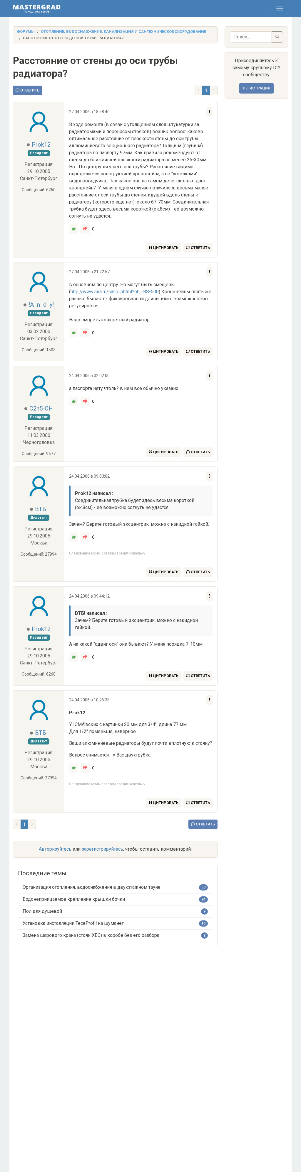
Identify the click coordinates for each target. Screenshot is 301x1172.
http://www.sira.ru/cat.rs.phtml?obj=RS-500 (115, 291)
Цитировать (165, 247)
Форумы (26, 31)
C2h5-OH (41, 408)
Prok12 (41, 144)
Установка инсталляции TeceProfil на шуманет (73, 923)
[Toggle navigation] (280, 8)
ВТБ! (41, 509)
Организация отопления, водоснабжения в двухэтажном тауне (91, 887)
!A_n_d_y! (41, 304)
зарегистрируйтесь (102, 849)
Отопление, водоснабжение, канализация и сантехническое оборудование (123, 31)
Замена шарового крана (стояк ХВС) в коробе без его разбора (91, 935)
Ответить (29, 90)
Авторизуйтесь (55, 849)
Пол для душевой (42, 911)
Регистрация (256, 88)
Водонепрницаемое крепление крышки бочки (74, 899)
